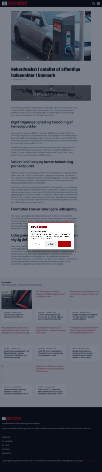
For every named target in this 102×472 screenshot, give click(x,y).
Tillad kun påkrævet (51, 244)
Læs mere (48, 238)
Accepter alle (64, 244)
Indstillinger (37, 244)
